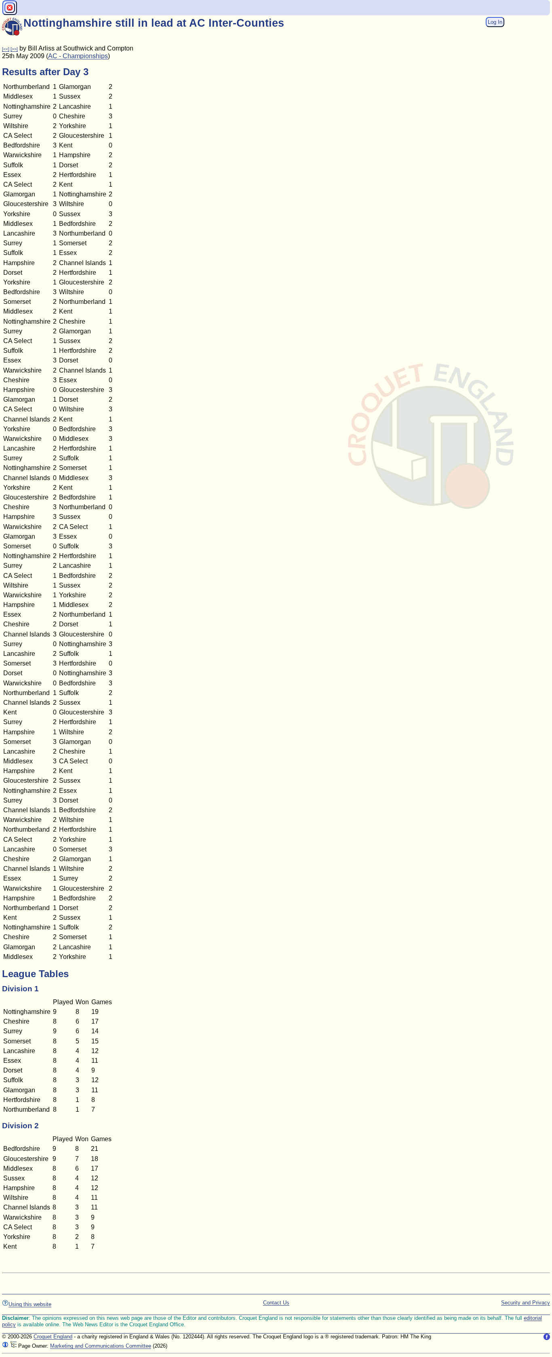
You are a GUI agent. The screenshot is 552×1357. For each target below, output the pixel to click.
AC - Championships (78, 56)
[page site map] (13, 1346)
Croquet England (53, 1337)
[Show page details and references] (5, 1346)
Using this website (29, 1304)
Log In (495, 22)
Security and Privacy (525, 1303)
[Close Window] (9, 7)
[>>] (14, 48)
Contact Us (276, 1303)
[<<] (5, 48)
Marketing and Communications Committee (100, 1346)
